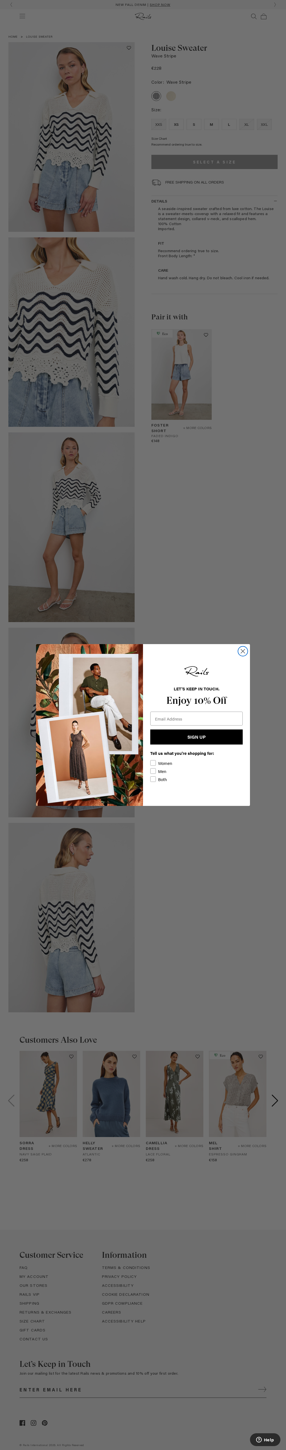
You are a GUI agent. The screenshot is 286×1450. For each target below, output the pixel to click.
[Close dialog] (243, 651)
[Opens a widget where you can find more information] (265, 1440)
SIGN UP (196, 737)
